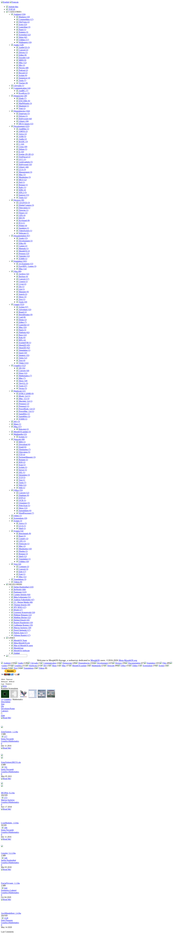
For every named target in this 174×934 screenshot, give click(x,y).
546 (5, 858)
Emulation (151, 663)
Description (5, 702)
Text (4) (21, 360)
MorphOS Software (21, 650)
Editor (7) (22, 322)
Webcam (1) (23, 233)
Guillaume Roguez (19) (23, 625)
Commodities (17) (25, 19)
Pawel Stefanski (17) (21, 630)
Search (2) (22, 294)
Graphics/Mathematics (10, 741)
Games (4, 665)
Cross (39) (22, 147)
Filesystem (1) (24, 208)
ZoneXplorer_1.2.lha (9, 732)
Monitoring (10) (25, 549)
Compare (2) (23, 566)
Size (2, 704)
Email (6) (22, 447)
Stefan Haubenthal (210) (23, 587)
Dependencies (84, 663)
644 (5, 888)
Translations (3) (19, 579)
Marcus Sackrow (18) (22, 628)
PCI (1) (21, 223)
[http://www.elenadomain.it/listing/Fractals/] (2, 755)
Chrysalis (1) (18, 85)
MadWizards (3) (25, 103)
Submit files (13, 7)
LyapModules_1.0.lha (10, 823)
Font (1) (21, 574)
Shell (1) (22, 528)
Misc (64, 665)
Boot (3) (22, 536)
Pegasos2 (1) (23, 406)
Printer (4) (22, 225)
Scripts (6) (22, 75)
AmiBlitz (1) (23, 129)
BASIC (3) (23, 141)
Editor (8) (22, 55)
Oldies (134, 665)
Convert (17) (23, 279)
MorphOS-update (79, 665)
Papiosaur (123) (19, 592)
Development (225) (21, 126)
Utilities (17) (23, 40)
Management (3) (25, 172)
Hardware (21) (19, 391)
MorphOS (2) (24, 251)
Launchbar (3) (24, 27)
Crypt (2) (22, 284)
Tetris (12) (22, 358)
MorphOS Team (20, 640)
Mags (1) (17, 424)
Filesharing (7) (24, 449)
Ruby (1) (22, 187)
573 (5, 798)
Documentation (134, 663)
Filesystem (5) (24, 452)
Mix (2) (21, 65)
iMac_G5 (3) (23, 399)
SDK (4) (22, 190)
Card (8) (22, 317)
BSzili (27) (18, 610)
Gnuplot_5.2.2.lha (8, 853)
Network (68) (19, 439)
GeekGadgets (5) (25, 162)
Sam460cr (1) (24, 414)
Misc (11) (22, 577)
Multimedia (96, 665)
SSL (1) (21, 472)
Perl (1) (21, 182)
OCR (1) (22, 500)
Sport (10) (22, 353)
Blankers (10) (24, 17)
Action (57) (23, 307)
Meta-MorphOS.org (21, 643)
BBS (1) (22, 442)
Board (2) (22, 312)
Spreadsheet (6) (24, 511)
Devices (118, 663)
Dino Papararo (7, 920)
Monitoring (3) (24, 177)
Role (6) (21, 337)
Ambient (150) (19, 14)
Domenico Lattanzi (8, 890)
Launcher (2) (23, 325)
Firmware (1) (23, 544)
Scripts (161, 665)
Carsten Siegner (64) (21, 594)
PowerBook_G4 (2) (26, 409)
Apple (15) (23, 238)
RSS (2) (21, 462)
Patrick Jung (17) (20, 633)
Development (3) (25, 241)
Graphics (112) (19, 365)
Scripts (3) (17, 521)
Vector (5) (22, 388)
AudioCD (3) (24, 47)
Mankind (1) (23, 106)
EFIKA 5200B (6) (26, 393)
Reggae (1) (23, 185)
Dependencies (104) (21, 111)
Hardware (33, 665)
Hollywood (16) (25, 164)
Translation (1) (24, 559)
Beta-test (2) (23, 429)
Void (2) (21, 108)
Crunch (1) (23, 281)
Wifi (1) (21, 488)
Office (123, 665)
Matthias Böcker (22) (22, 617)
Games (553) (18, 304)
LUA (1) (22, 526)
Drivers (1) (23, 52)
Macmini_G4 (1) (25, 401)
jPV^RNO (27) (19, 607)
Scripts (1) (22, 437)
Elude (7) (22, 98)
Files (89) (17, 271)
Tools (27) (22, 386)
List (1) (21, 289)
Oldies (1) (17, 516)
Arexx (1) (22, 523)
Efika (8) (22, 243)
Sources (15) (23, 195)
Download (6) (24, 444)
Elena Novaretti (7, 739)
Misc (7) (22, 378)
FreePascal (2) (24, 157)
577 (5, 736)
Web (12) (22, 485)
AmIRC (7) (23, 91)
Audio (20, 663)
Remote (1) (23, 460)
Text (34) (17, 564)
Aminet (16, 653)
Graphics (18, 665)
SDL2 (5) (22, 192)
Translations (28, 668)
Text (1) (21, 299)
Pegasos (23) (23, 253)
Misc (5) (22, 175)
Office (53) (18, 490)
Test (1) (21, 480)
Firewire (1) (23, 210)
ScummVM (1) (24, 343)
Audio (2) (22, 139)
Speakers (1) (23, 228)
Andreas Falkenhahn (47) (23, 600)
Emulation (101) (20, 261)
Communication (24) (21, 88)
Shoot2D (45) (24, 345)
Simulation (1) (24, 350)
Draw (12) (22, 373)
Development (102, 663)
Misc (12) (22, 63)
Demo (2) (22, 320)
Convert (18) (23, 371)
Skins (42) (22, 37)
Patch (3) (22, 330)
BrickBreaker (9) (25, 315)
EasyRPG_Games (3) (27, 266)
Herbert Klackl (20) (21, 620)
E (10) (21, 152)
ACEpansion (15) (25, 264)
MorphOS (95, 660)
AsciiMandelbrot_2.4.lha (11, 913)
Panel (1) (22, 30)
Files (164, 663)
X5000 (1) (22, 259)
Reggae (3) (23, 554)
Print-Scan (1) (24, 505)
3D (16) (21, 368)
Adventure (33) (24, 309)
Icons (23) (22, 24)
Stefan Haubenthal (8, 860)
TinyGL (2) (23, 383)
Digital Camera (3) (26, 205)
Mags (54, 665)
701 (5, 767)
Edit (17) (22, 572)
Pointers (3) (23, 32)
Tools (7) (22, 80)
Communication (49, 663)
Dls (2, 706)
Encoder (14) (23, 57)
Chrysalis (34, 663)
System (4, 668)
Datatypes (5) (24, 113)
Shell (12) (22, 556)
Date (3, 715)
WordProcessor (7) (26, 513)
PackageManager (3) (27, 457)
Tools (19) (22, 302)
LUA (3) (22, 169)
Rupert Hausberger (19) (23, 622)
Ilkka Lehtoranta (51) (22, 597)
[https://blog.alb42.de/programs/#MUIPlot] (2, 786)
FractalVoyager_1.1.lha (10, 883)
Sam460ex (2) (24, 416)
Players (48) (23, 68)
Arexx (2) (22, 134)
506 (5, 828)
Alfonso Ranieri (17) (21, 635)
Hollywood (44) (25, 119)
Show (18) (22, 381)
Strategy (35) (23, 355)
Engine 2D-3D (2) (26, 154)
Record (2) (23, 73)
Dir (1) (21, 287)
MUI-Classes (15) (25, 124)
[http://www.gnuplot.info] (2, 846)
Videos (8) (17, 582)
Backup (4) (23, 276)
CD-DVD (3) (24, 203)
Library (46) (23, 167)
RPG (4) (22, 340)
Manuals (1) (23, 248)
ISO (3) (16, 421)
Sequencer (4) (24, 78)
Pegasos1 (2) (23, 404)
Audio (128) (18, 45)
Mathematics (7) (25, 376)
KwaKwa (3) (24, 93)
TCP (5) (21, 477)
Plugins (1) (23, 551)
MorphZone (18, 648)
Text (15, 668)
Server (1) (22, 470)
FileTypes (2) (24, 22)
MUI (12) (22, 180)
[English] (5, 2)
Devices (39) (18, 200)
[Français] (14, 2)
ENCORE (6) (24, 101)
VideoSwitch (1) (25, 231)
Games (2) (22, 246)
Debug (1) (22, 149)
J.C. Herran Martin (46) (23, 602)
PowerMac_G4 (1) (26, 411)
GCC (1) (22, 159)
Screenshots (147, 665)
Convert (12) (23, 493)
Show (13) (22, 508)
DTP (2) (21, 498)
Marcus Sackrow (8, 800)
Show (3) (22, 297)
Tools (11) (22, 197)
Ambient (7, 663)
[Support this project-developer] (2, 727)
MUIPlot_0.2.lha (8, 793)
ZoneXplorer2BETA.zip (11, 762)
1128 (6, 918)
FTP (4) (21, 455)
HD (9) (21, 218)
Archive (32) (23, 274)
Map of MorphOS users (23, 645)
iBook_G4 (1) (24, 396)
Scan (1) (22, 465)
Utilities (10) (23, 561)
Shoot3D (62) (24, 348)
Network (110, 665)
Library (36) (23, 121)
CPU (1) (22, 541)
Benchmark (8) (24, 533)
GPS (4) (21, 215)
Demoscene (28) (20, 96)
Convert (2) (23, 50)
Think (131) (23, 363)
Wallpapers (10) (25, 42)
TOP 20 (11, 9)
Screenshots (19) (20, 518)
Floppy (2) (22, 213)
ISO (45, 665)
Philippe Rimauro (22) (22, 615)
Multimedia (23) (20, 434)
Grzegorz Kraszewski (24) (24, 612)
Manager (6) (23, 292)
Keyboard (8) (24, 220)
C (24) (21, 144)
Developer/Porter (8, 708)
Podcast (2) (23, 70)
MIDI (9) (22, 60)
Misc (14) (22, 269)
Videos (41, 668)
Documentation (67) (21, 236)
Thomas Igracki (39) (21, 605)
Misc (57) (17, 427)
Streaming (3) (24, 475)
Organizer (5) (24, 503)
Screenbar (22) (24, 35)
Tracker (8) (23, 83)
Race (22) (22, 335)
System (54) (18, 531)
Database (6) (23, 495)
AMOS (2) (23, 131)
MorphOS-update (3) (22, 432)
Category (4, 711)
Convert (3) (23, 569)
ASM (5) (22, 136)
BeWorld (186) (19, 589)
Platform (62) (24, 332)
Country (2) (23, 538)
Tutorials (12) (24, 256)
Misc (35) (22, 327)
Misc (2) (22, 546)
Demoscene (67, 663)
